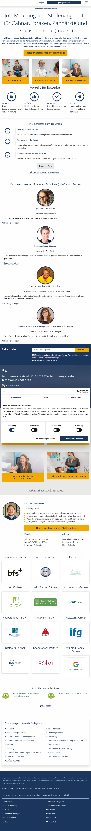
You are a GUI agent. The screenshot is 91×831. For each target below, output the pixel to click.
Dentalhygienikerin (55, 733)
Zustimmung (16, 397)
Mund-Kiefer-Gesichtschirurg (59, 748)
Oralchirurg (52, 737)
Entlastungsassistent (15, 756)
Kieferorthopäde (13, 760)
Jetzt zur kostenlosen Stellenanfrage (45, 52)
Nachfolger (11, 748)
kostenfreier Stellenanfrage (48, 358)
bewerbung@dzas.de (33, 545)
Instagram (52, 817)
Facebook (52, 809)
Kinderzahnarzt (53, 729)
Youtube (52, 821)
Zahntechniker (53, 744)
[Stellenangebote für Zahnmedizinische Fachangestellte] (23, 462)
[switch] (34, 430)
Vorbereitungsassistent (16, 733)
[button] (86, 3)
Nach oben (46, 706)
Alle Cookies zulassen (74, 439)
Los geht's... (45, 165)
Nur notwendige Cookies (45, 439)
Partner (9, 744)
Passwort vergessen (56, 801)
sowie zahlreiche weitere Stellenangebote (46, 490)
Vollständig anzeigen (10, 223)
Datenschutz (8, 809)
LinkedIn (51, 813)
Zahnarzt (10, 729)
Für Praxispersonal (76, 80)
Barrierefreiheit (9, 817)
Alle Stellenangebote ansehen (45, 360)
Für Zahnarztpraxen (45, 80)
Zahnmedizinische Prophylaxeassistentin (23, 752)
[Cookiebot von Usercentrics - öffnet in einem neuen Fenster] (78, 391)
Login (41, 2)
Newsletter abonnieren (57, 805)
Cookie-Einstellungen (12, 813)
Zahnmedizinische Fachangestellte (23, 477)
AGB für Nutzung (10, 805)
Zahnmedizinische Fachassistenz (68, 476)
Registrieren (65, 2)
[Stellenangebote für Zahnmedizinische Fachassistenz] (68, 462)
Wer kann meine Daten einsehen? (46, 172)
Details (45, 397)
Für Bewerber (15, 80)
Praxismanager (53, 752)
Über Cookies (75, 397)
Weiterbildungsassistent (57, 756)
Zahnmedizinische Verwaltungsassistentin (65, 740)
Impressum (8, 801)
